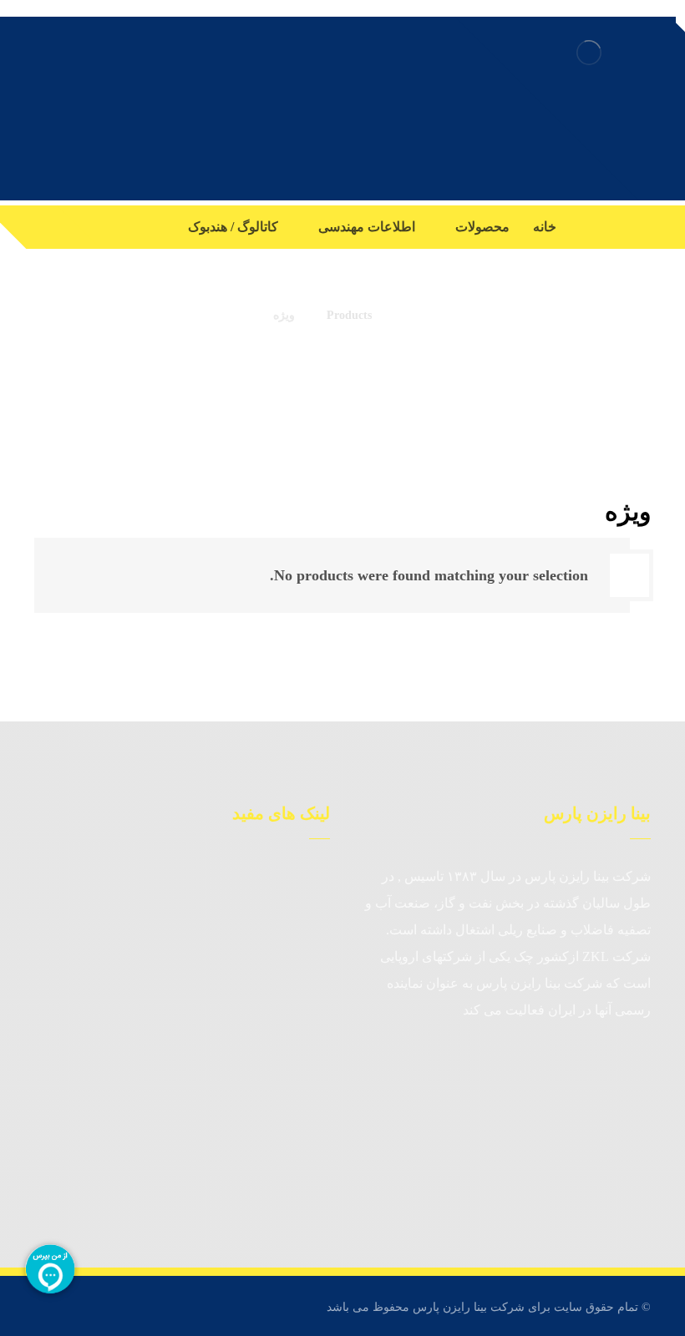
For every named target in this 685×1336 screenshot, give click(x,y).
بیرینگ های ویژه (269, 957)
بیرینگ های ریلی (115, 930)
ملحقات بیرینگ (118, 957)
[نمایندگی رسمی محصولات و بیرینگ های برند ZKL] (589, 53)
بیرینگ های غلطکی (107, 876)
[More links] (138, 227)
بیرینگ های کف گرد (260, 930)
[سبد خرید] (53, 224)
